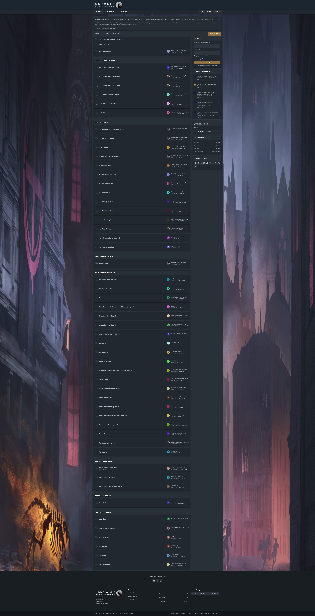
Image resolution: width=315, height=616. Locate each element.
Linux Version (174, 485)
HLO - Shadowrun (105, 113)
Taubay (179, 416)
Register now (213, 65)
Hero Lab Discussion (106, 247)
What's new (111, 12)
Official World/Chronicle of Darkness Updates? (183, 174)
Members (124, 12)
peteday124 (182, 398)
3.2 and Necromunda (176, 351)
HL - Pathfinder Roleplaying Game (111, 129)
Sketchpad (180, 239)
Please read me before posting (179, 415)
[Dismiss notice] (219, 19)
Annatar (181, 307)
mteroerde (181, 389)
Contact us (190, 613)
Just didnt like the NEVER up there (180, 527)
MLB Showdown (104, 519)
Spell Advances (175, 342)
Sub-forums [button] (102, 469)
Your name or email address (202, 42)
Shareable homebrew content (179, 85)
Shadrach (181, 68)
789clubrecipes (198, 128)
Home (216, 613)
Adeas (179, 434)
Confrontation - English (107, 316)
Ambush (180, 344)
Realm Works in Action (107, 477)
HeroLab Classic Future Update (179, 76)
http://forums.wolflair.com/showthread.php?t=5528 (198, 19)
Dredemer (181, 453)
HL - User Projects (105, 229)
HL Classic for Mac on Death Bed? (180, 155)
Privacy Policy (99, 601)
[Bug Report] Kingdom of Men (179, 324)
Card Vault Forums (103, 496)
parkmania (181, 503)
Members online (202, 124)
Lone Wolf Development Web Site (111, 39)
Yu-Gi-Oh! (102, 555)
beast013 (181, 193)
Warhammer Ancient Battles (109, 388)
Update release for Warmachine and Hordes (182, 442)
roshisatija (181, 289)
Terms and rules (198, 613)
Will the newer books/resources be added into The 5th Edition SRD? (189, 137)
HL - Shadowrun (104, 147)
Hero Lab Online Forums (105, 61)
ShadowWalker (183, 148)
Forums (98, 12)
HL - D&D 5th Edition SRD (108, 138)
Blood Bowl (103, 298)
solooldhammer (182, 425)
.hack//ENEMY (104, 537)
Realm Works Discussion (108, 468)
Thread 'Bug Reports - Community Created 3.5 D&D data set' (206, 93)
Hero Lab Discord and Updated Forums (181, 50)
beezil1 (181, 520)
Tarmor (180, 77)
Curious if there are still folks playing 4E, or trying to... (185, 192)
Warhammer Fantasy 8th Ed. (109, 407)
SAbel (179, 538)
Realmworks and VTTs (177, 476)
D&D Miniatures (105, 564)
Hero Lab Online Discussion (109, 67)
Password (197, 49)
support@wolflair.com (131, 24)
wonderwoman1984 (184, 326)
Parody (180, 248)
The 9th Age (103, 379)
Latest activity (131, 599)
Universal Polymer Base (177, 103)
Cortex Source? (175, 210)
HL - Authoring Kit (105, 220)
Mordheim (102, 343)
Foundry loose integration (178, 467)
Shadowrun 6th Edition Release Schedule (181, 112)
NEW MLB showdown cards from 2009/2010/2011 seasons (186, 518)
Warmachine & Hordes (107, 443)
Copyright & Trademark (102, 603)
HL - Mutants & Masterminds (109, 156)
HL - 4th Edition (104, 193)
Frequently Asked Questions (178, 433)
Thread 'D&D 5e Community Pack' (206, 84)
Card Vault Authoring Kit (177, 502)
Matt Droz (181, 113)
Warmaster (103, 452)
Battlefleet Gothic (105, 289)
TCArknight (181, 220)
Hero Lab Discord (105, 44)
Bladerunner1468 (183, 335)
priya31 (180, 317)
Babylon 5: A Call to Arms (108, 280)
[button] (102, 12)
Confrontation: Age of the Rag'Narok (180, 315)
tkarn (180, 211)
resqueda (181, 353)
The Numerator (182, 469)
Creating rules (174, 451)
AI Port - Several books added (179, 164)
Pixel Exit (131, 613)
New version (174, 237)
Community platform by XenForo (108, 613)
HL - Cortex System (106, 211)
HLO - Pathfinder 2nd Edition (109, 86)
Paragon (181, 362)
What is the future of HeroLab (179, 246)
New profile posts (132, 596)
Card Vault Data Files (104, 512)
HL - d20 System (105, 165)
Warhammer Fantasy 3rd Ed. (109, 425)
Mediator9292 (181, 175)
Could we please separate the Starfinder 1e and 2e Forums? (187, 94)
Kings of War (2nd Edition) (108, 325)
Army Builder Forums (104, 256)
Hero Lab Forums (102, 122)
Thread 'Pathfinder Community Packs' (207, 76)
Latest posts (130, 593)
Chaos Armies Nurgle (176, 424)
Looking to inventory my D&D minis (180, 563)
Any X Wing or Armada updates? (179, 369)
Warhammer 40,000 (106, 398)
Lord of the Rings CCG (107, 528)
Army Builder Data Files (105, 273)
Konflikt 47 (174, 306)
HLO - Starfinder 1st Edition (109, 95)
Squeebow (181, 487)
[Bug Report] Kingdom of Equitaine (180, 378)
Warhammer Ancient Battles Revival (180, 387)
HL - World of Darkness (107, 175)
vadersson (181, 371)
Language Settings (176, 201)
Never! (172, 536)
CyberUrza (181, 565)
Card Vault (103, 503)
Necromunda (103, 352)
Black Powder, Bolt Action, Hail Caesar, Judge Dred (117, 307)
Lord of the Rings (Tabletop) (109, 334)
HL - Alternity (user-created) (109, 238)
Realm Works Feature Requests (110, 486)
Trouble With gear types (177, 279)
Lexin (179, 184)
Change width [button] (183, 613)
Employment (99, 599)
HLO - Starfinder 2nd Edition (109, 104)
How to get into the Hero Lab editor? (180, 66)
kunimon (180, 547)
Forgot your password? (200, 56)
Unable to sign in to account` (178, 183)
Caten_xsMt (182, 529)
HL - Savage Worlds (106, 202)
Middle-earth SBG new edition (179, 333)
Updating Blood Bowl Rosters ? (179, 297)
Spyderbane (180, 166)
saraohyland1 (181, 280)
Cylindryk (180, 407)
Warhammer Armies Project (178, 406)
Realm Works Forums (104, 461)
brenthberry (181, 478)
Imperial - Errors (175, 288)
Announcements (105, 51)
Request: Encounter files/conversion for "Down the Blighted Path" (188, 128)
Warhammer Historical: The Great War (113, 416)
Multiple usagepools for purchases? (180, 219)
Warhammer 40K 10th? (177, 397)
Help (213, 613)
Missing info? (174, 545)
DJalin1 (180, 104)
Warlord (102, 434)
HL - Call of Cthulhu (106, 184)
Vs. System (103, 546)
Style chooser (175, 613)
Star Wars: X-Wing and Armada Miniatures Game (116, 370)
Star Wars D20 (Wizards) (177, 228)
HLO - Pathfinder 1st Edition (109, 77)
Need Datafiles (175, 554)
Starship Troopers (105, 361)
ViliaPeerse (182, 298)
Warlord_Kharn (182, 556)
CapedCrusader (182, 202)
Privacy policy (207, 613)
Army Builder (103, 263)
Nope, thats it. (174, 360)
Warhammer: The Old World (178, 262)
